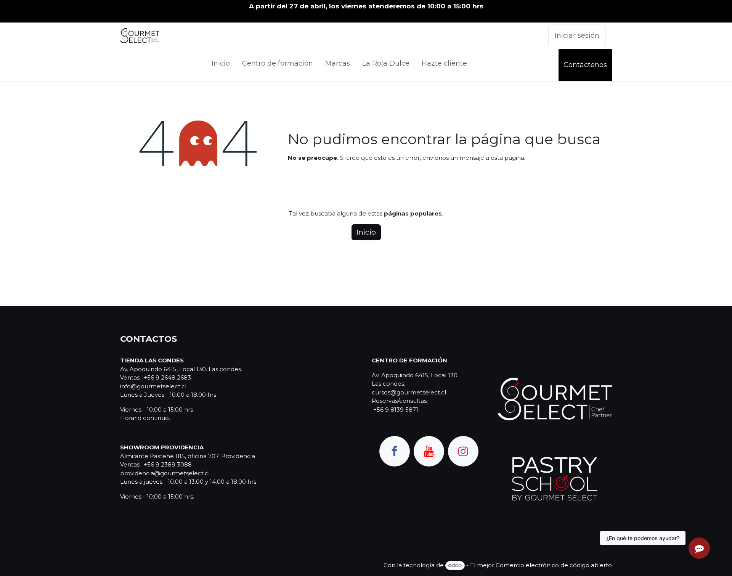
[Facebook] (394, 451)
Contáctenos (585, 65)
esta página (507, 157)
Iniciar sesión (577, 35)
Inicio (366, 232)
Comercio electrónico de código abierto (554, 565)
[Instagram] (463, 451)
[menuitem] (221, 65)
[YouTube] (429, 451)
